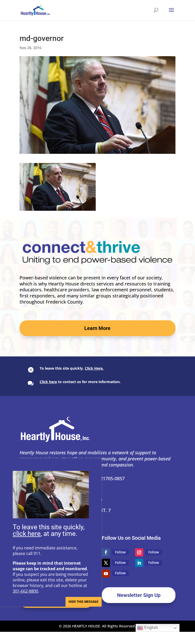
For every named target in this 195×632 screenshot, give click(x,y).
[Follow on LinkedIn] (139, 563)
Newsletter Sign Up (138, 595)
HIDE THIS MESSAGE (84, 601)
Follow (120, 552)
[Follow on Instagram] (139, 552)
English (150, 627)
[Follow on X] (106, 563)
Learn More (97, 328)
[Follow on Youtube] (106, 573)
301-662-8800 (25, 591)
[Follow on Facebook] (106, 552)
